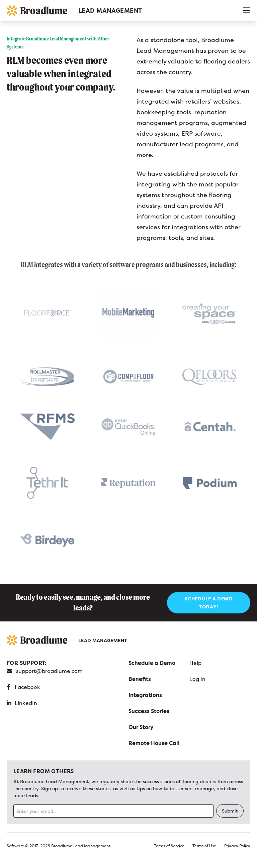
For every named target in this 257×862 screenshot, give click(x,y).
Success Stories (148, 711)
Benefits (139, 679)
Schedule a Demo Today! (209, 602)
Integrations (145, 695)
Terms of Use (204, 846)
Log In (197, 679)
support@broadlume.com (49, 671)
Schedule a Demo (151, 663)
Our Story (141, 727)
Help (195, 663)
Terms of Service (169, 846)
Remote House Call (154, 743)
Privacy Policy (237, 846)
